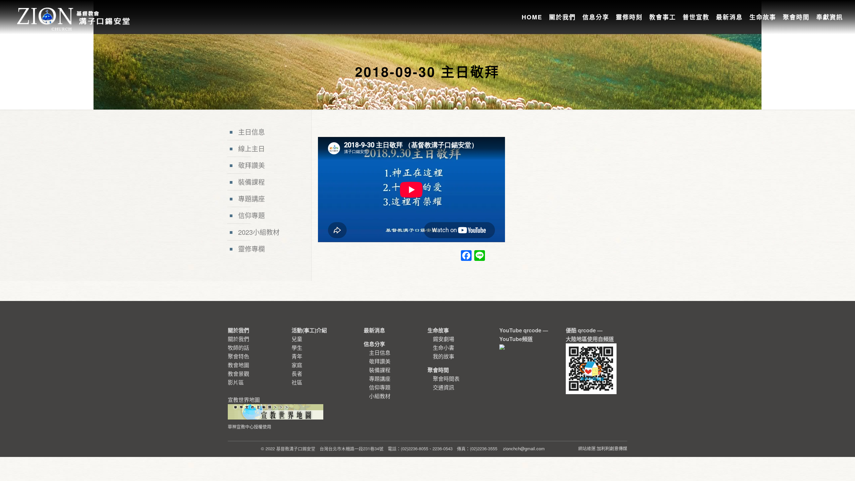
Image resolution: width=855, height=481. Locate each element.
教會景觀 (238, 373)
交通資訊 (443, 387)
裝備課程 (251, 182)
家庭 (297, 365)
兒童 (297, 339)
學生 (297, 347)
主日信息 (251, 132)
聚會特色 (238, 356)
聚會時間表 (446, 378)
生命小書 (443, 347)
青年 (297, 356)
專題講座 (251, 198)
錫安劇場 (443, 339)
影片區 (236, 382)
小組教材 (379, 396)
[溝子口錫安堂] (74, 11)
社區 (297, 382)
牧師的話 (238, 347)
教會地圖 (238, 365)
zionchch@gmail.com (524, 448)
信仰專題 (251, 215)
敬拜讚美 (251, 165)
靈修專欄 (251, 249)
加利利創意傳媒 (612, 448)
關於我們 (238, 339)
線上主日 (251, 148)
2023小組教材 (259, 232)
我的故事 (443, 356)
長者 (297, 373)
